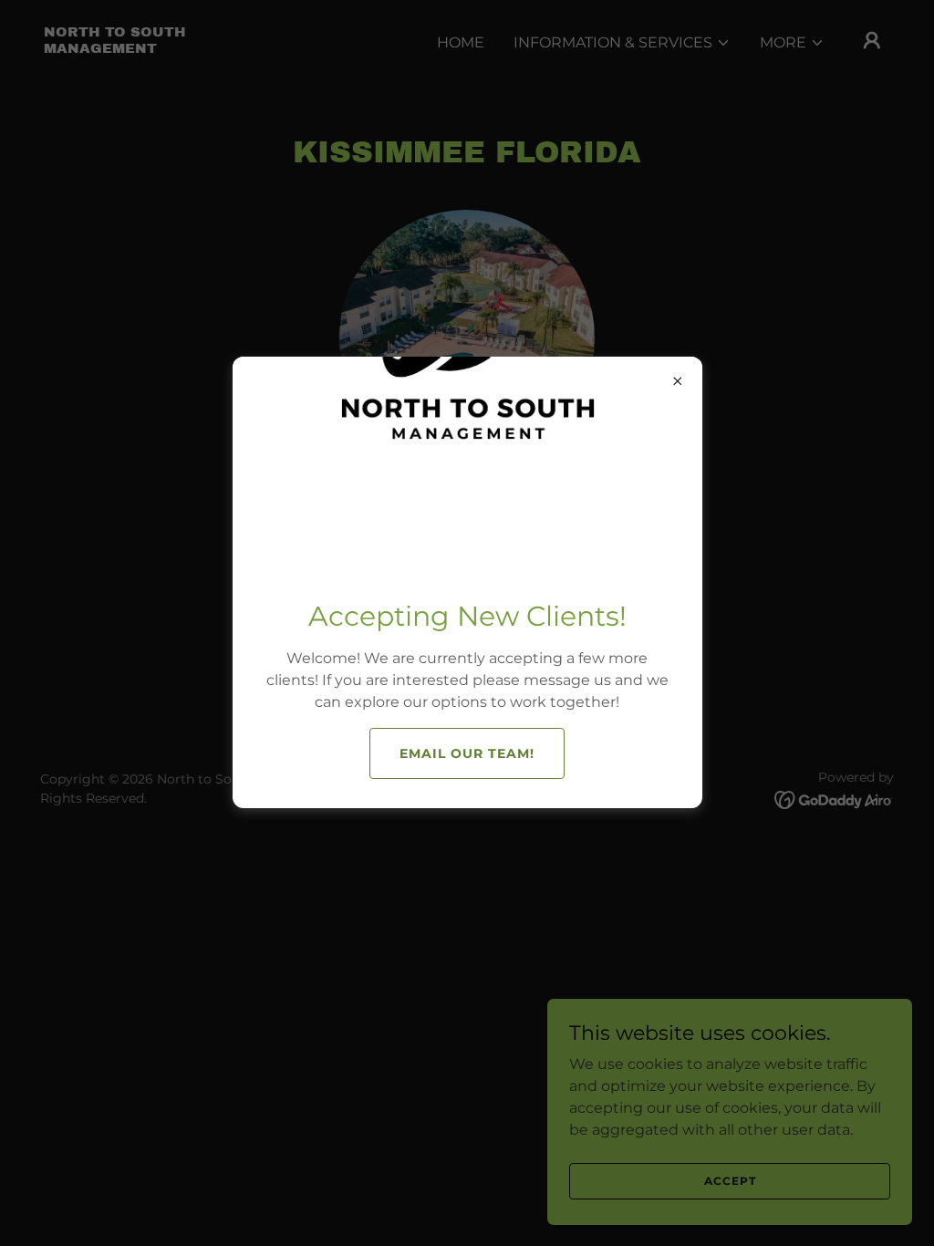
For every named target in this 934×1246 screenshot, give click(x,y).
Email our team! (467, 753)
